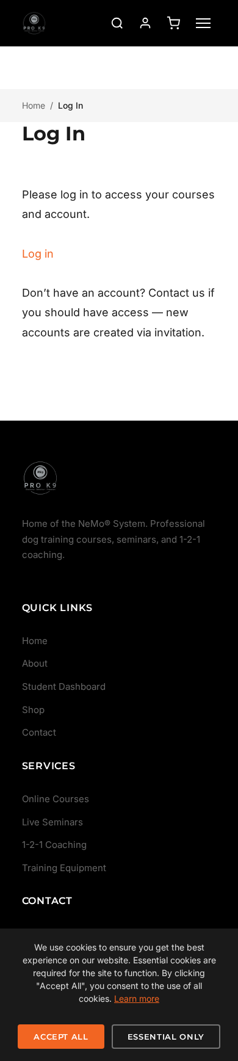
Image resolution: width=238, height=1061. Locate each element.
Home (33, 105)
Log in (38, 253)
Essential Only (166, 1036)
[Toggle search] (117, 23)
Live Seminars (52, 822)
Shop (33, 709)
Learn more (136, 998)
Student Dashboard (64, 686)
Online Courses (55, 799)
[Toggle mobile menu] (203, 23)
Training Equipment (64, 868)
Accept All (61, 1036)
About (35, 663)
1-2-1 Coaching (54, 844)
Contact (39, 732)
